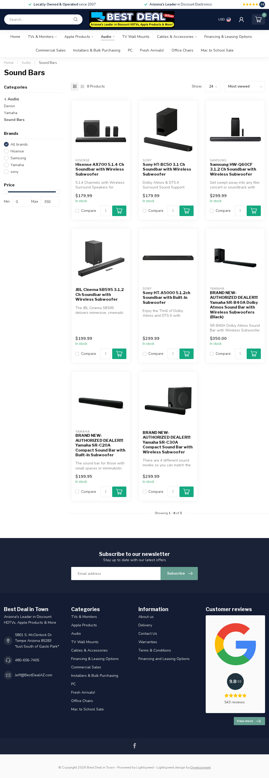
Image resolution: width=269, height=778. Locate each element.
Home (15, 36)
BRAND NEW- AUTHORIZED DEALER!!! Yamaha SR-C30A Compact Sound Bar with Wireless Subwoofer (168, 442)
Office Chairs (182, 50)
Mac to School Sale (217, 50)
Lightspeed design (171, 767)
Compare (88, 211)
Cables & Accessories (175, 36)
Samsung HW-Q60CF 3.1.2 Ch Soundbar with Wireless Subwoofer (233, 169)
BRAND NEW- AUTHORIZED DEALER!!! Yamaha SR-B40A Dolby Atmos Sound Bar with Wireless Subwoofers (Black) (234, 304)
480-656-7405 (27, 660)
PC (130, 50)
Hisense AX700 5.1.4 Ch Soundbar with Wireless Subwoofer (99, 169)
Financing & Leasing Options (228, 36)
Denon (9, 106)
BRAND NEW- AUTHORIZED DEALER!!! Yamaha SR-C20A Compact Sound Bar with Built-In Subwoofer (100, 445)
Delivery (145, 625)
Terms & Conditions (154, 650)
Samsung (18, 158)
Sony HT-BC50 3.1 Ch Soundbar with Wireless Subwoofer (167, 169)
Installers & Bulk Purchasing (96, 50)
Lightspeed (145, 767)
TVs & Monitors (41, 36)
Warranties (147, 641)
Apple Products (77, 36)
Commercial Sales (51, 50)
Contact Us (147, 633)
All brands (19, 144)
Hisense (17, 151)
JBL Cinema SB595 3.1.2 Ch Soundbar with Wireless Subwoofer (99, 294)
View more (245, 721)
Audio (106, 36)
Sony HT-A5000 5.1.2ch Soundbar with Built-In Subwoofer (166, 297)
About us (146, 616)
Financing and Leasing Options (164, 658)
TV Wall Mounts (135, 36)
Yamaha (10, 112)
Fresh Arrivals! (152, 50)
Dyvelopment (200, 767)
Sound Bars (48, 62)
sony (14, 172)
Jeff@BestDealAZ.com (33, 675)
